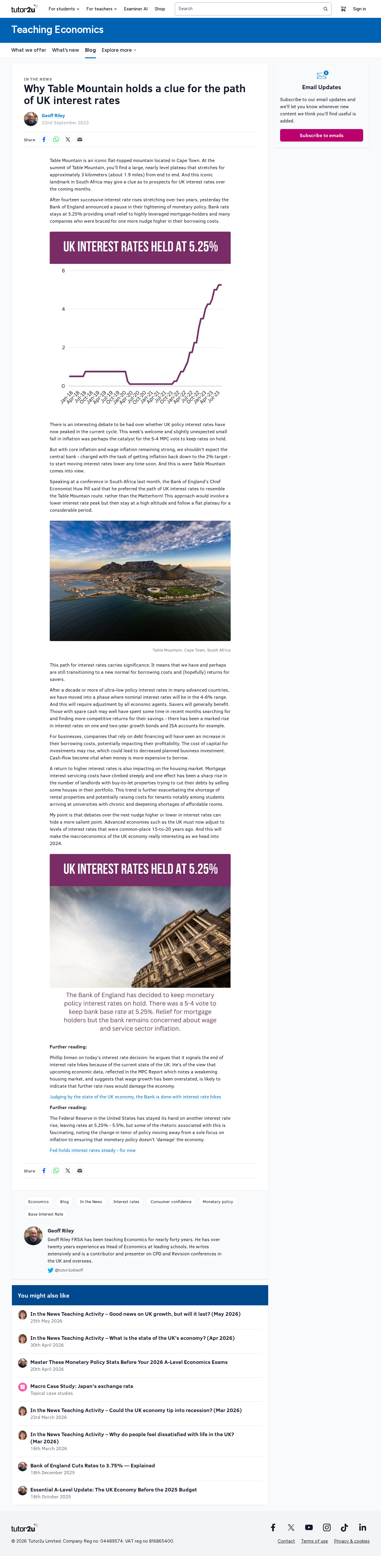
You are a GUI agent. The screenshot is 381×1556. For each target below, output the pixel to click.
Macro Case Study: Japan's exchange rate (81, 1385)
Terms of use (314, 1541)
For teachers (99, 9)
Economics (38, 1201)
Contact (286, 1541)
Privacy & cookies (352, 1541)
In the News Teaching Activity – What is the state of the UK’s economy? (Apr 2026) (132, 1337)
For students (62, 9)
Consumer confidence (171, 1201)
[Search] (325, 9)
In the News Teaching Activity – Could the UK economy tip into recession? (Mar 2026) (136, 1410)
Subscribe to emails (321, 135)
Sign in (359, 9)
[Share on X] (68, 139)
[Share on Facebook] (44, 139)
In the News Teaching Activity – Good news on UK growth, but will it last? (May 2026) (135, 1313)
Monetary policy (218, 1201)
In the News (91, 1201)
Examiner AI (136, 9)
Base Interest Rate (45, 1214)
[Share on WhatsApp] (56, 139)
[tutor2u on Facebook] (273, 1527)
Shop (160, 9)
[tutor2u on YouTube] (309, 1527)
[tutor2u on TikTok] (345, 1527)
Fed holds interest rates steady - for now (93, 1150)
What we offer (28, 50)
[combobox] (253, 8)
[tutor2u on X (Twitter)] (291, 1527)
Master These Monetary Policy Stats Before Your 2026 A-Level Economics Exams (129, 1361)
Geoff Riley (53, 115)
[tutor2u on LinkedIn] (362, 1527)
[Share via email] (80, 139)
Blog (90, 50)
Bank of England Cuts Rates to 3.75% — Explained (92, 1465)
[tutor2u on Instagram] (327, 1527)
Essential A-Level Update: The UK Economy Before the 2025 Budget (113, 1489)
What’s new (65, 50)
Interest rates (126, 1201)
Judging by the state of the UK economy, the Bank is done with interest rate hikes (135, 1096)
